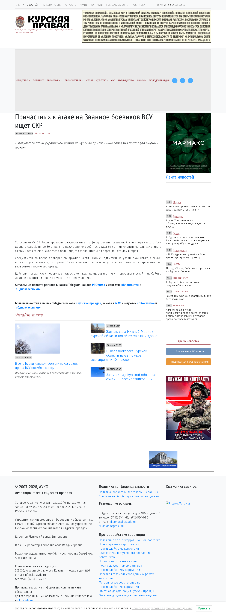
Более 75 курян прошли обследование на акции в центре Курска (186, 223)
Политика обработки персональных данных (128, 492)
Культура (101, 80)
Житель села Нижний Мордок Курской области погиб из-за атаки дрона (124, 334)
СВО (113, 80)
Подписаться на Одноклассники (190, 361)
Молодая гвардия (159, 80)
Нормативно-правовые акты (118, 561)
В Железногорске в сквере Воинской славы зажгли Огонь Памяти (188, 208)
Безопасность (180, 250)
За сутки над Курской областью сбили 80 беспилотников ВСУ (131, 377)
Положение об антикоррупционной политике (129, 540)
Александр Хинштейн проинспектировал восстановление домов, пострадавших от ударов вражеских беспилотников (187, 314)
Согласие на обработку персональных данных (129, 496)
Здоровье (178, 216)
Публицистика (126, 80)
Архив (84, 4)
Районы (141, 80)
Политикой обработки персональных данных (162, 608)
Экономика (53, 80)
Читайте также (29, 315)
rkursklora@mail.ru (111, 526)
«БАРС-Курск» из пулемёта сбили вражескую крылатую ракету (185, 256)
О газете (70, 4)
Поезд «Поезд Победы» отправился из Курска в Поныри (188, 270)
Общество (22, 80)
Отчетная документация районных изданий (128, 595)
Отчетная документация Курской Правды (126, 591)
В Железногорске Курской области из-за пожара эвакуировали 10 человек (119, 355)
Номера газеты (51, 4)
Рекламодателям (117, 4)
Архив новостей (189, 341)
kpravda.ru (26, 600)
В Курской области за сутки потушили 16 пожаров (182, 284)
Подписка (138, 4)
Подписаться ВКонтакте (189, 351)
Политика (38, 80)
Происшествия (73, 80)
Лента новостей (27, 4)
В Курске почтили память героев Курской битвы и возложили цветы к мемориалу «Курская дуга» (187, 240)
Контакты (96, 4)
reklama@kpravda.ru (122, 521)
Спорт (89, 80)
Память (177, 202)
